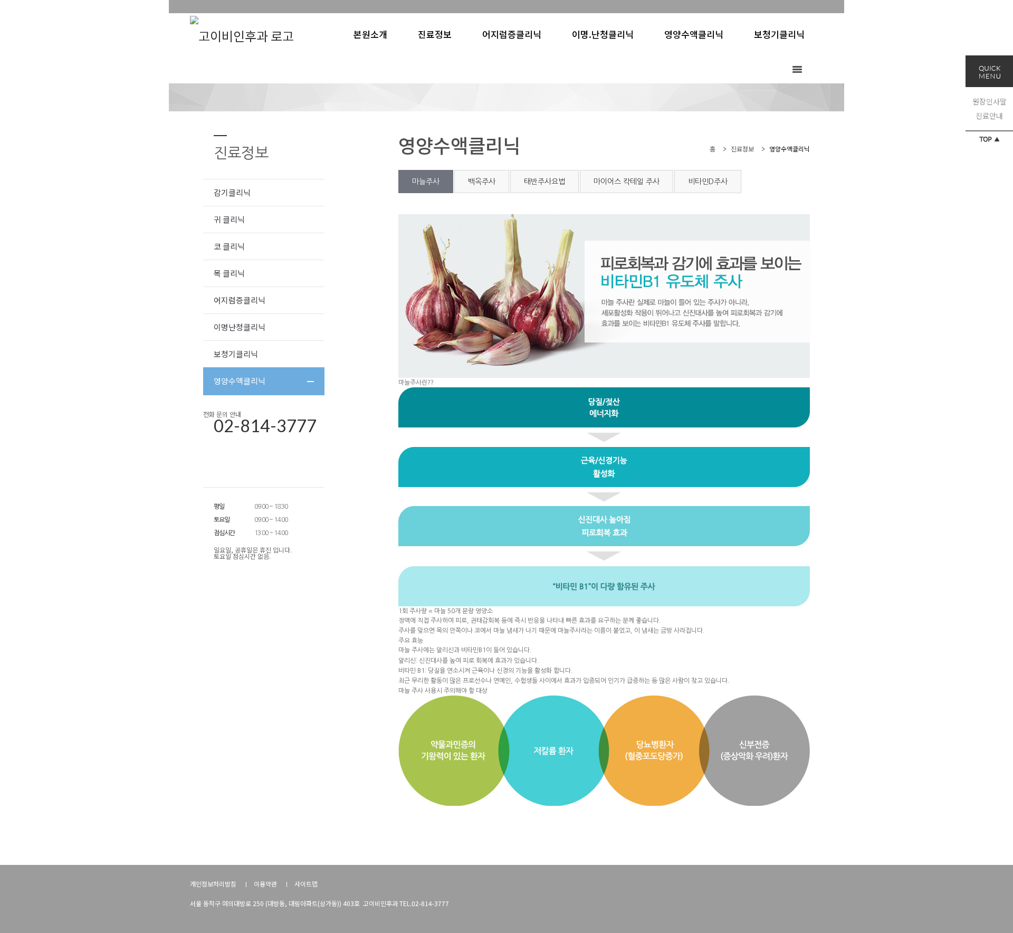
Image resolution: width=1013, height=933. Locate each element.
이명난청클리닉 (239, 326)
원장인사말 (989, 101)
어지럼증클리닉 (239, 300)
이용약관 (265, 883)
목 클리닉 (229, 273)
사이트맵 (306, 883)
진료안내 (989, 115)
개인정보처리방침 (213, 883)
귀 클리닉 (229, 219)
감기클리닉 (232, 192)
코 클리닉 (229, 246)
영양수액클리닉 (239, 380)
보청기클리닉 (236, 353)
